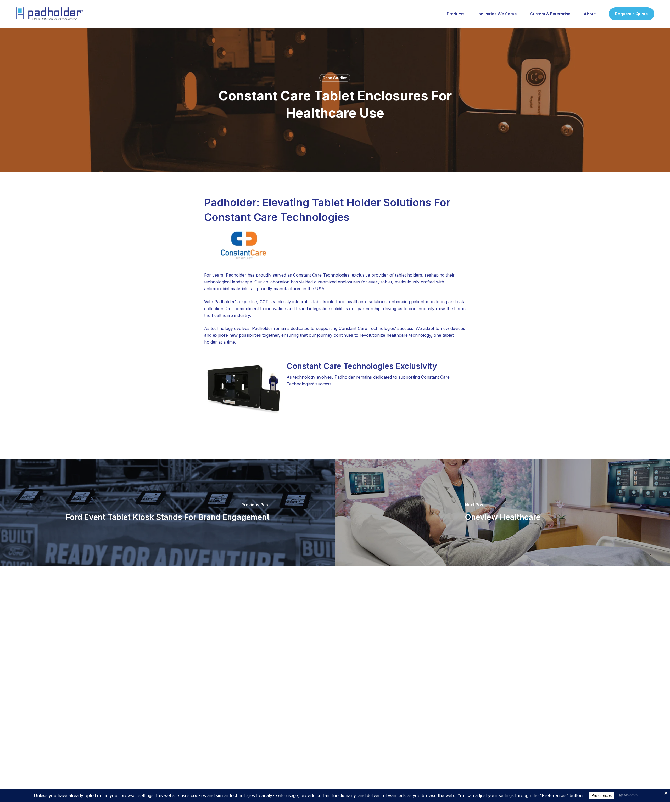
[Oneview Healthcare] (502, 512)
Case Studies (334, 78)
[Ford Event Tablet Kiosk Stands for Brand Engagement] (167, 512)
